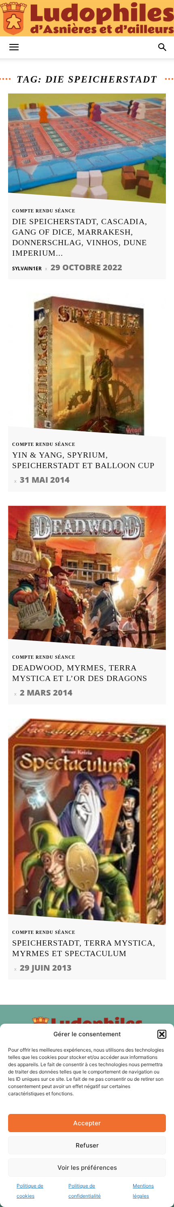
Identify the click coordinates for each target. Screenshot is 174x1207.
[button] (162, 1034)
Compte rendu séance (43, 211)
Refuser (87, 1145)
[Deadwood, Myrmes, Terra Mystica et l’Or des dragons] (87, 580)
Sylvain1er (27, 268)
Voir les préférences (87, 1167)
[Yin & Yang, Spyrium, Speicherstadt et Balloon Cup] (87, 367)
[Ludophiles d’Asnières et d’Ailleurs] (87, 18)
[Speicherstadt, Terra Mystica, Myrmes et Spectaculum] (87, 824)
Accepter (87, 1123)
